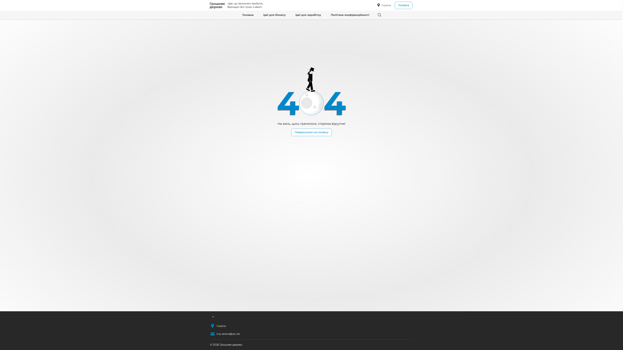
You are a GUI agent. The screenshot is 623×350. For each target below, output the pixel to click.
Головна (403, 5)
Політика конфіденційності (350, 15)
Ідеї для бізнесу (274, 15)
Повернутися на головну (311, 132)
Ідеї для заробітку (308, 15)
